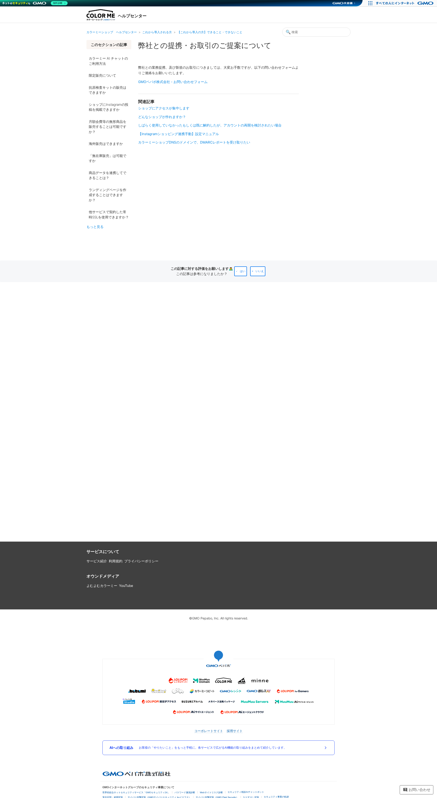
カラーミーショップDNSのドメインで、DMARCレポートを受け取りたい (194, 142)
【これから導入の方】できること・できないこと (209, 32)
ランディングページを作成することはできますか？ (107, 195)
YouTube (126, 585)
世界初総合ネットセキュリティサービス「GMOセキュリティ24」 (136, 792)
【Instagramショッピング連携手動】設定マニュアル (178, 134)
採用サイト (235, 731)
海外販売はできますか (106, 143)
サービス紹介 (96, 561)
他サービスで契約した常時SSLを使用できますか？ (109, 214)
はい (242, 271)
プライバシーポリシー (141, 561)
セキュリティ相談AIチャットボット (246, 792)
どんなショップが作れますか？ (162, 117)
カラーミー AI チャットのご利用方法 (108, 61)
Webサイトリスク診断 (211, 792)
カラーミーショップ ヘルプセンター (111, 32)
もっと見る (95, 227)
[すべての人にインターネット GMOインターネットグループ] (405, 3)
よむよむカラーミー (101, 585)
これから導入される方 (157, 32)
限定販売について (102, 75)
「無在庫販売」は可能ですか (107, 158)
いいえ (260, 271)
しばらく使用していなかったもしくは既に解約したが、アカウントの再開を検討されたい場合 (210, 125)
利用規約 (115, 561)
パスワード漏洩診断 (185, 792)
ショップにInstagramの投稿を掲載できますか (108, 107)
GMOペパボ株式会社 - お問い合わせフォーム (173, 82)
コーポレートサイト (208, 731)
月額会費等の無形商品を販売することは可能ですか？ (107, 126)
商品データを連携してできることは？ (107, 175)
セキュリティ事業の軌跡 (276, 796)
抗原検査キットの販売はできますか (107, 90)
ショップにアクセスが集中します (163, 108)
